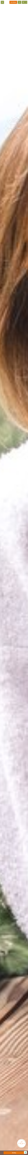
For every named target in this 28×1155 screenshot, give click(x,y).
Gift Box (14, 2)
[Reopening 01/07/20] (21, 1143)
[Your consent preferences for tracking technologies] (25, 1152)
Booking (14, 1152)
